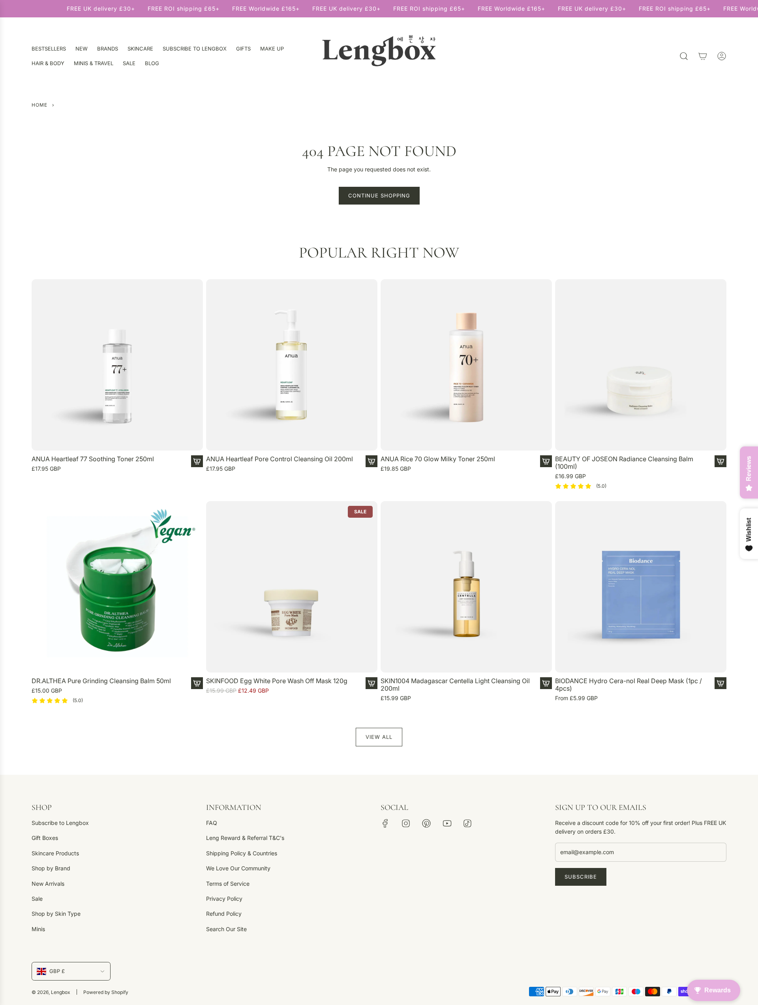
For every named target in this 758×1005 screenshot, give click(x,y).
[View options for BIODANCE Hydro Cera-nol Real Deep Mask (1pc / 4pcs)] (720, 683)
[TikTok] (467, 823)
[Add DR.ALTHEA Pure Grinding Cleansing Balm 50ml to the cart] (197, 683)
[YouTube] (446, 823)
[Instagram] (405, 823)
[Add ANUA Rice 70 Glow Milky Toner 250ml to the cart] (546, 461)
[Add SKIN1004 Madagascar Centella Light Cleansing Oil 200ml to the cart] (546, 683)
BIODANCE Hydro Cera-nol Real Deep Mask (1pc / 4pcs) (628, 684)
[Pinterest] (426, 823)
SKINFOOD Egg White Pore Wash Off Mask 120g (276, 681)
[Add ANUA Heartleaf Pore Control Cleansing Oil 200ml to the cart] (371, 461)
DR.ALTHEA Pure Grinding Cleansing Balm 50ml (101, 681)
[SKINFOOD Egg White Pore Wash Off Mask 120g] (291, 587)
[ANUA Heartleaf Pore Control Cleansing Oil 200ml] (291, 365)
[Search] (683, 56)
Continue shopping (379, 195)
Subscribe (581, 877)
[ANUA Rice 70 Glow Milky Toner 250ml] (466, 365)
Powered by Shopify (105, 992)
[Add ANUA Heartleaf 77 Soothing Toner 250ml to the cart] (197, 461)
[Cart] (702, 56)
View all (379, 737)
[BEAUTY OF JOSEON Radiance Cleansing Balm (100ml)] (640, 365)
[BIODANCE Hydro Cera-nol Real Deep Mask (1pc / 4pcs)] (640, 587)
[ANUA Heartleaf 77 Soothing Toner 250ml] (117, 365)
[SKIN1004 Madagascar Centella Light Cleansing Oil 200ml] (466, 587)
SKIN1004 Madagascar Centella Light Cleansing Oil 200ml (455, 684)
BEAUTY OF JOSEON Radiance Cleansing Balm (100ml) (624, 462)
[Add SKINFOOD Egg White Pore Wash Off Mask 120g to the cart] (371, 683)
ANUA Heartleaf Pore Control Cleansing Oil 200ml (279, 459)
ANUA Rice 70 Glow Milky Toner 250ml (438, 459)
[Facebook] (385, 823)
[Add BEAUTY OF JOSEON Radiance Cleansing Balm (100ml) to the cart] (720, 461)
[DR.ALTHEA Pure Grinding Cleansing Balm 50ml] (117, 587)
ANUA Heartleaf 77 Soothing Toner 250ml (93, 459)
